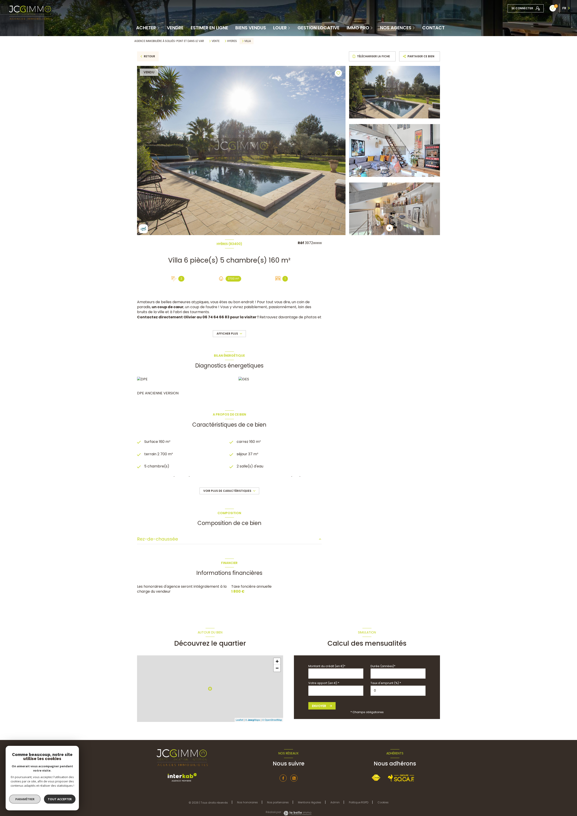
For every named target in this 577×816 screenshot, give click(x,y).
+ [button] (277, 661)
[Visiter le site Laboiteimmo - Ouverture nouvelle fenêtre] (296, 813)
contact (433, 27)
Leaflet (239, 719)
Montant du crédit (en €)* (326, 666)
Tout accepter (60, 799)
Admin (335, 802)
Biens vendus (250, 27)
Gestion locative (318, 27)
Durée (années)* (383, 666)
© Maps (252, 719)
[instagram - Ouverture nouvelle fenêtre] (294, 778)
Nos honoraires (247, 802)
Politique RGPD (358, 802)
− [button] (277, 668)
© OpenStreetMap (272, 719)
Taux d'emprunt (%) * (386, 683)
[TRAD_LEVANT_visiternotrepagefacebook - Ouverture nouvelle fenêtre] (283, 778)
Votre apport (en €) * (323, 683)
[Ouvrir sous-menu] (159, 28)
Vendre (175, 27)
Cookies (383, 802)
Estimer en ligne (209, 27)
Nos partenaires (278, 802)
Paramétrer (24, 799)
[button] (389, 227)
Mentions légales (309, 802)
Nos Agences (395, 27)
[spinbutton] (398, 691)
